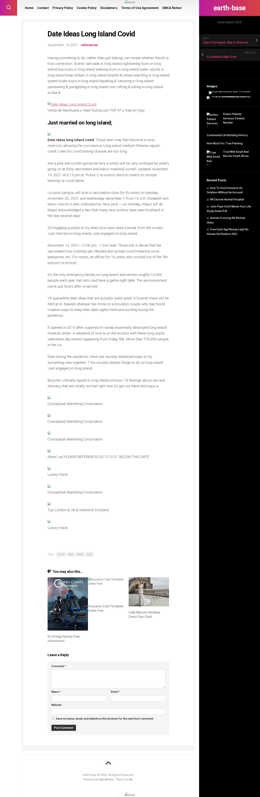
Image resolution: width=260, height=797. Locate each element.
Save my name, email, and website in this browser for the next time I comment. (105, 718)
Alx (130, 779)
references (89, 45)
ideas (80, 554)
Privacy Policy (63, 8)
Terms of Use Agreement (140, 8)
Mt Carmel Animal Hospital (227, 199)
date (70, 554)
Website (56, 704)
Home (29, 8)
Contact (43, 8)
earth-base (230, 8)
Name (56, 691)
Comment (58, 666)
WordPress (106, 779)
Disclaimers (108, 8)
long (89, 554)
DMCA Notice (172, 8)
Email (115, 691)
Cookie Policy (87, 8)
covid (61, 554)
